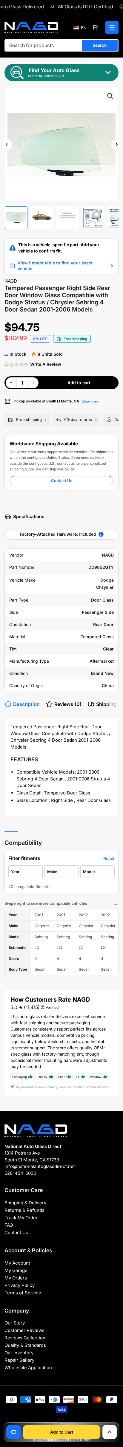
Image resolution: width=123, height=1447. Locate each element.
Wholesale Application (28, 1367)
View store (90, 401)
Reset (109, 858)
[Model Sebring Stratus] (97, 871)
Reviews (68, 704)
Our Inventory (18, 1352)
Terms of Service (22, 1293)
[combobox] (61, 45)
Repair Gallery (19, 1360)
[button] (80, 27)
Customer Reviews (24, 1330)
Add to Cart (61, 1431)
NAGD (10, 281)
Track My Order (21, 1217)
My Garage (15, 1270)
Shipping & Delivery (25, 1203)
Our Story (14, 1323)
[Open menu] (112, 27)
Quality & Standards (25, 1345)
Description (26, 704)
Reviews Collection (24, 1338)
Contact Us (61, 480)
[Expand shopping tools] (109, 1432)
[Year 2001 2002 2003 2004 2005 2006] (25, 871)
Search (100, 45)
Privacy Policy (19, 1285)
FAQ (8, 1225)
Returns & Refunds (24, 1210)
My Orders (15, 1278)
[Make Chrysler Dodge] (61, 871)
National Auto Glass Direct (68, 1439)
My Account (17, 1263)
